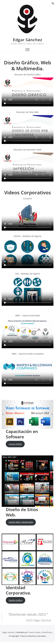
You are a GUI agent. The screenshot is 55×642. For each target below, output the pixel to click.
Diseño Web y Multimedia (21, 522)
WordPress (46, 632)
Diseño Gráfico (15, 600)
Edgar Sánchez (27, 39)
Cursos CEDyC (15, 444)
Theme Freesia (34, 632)
